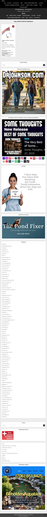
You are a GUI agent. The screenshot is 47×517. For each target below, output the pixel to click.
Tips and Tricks (4, 51)
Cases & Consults (5, 265)
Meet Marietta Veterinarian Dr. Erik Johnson (12, 5)
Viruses (3, 413)
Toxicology (4, 395)
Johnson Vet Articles (6, 316)
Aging (3, 244)
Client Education (5, 270)
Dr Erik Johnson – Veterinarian (23, 9)
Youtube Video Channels (23, 7)
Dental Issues (4, 274)
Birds (3, 255)
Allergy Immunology (6, 246)
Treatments (4, 401)
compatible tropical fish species (8, 52)
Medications (4, 325)
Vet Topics (4, 409)
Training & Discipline (6, 399)
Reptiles (3, 376)
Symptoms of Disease (6, 386)
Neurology (4, 329)
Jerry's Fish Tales (5, 314)
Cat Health (4, 268)
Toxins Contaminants (6, 397)
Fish (3, 50)
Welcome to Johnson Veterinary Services (30, 2)
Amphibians (4, 249)
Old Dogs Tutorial (5, 342)
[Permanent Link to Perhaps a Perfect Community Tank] (8, 32)
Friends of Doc (5, 297)
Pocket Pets (4, 361)
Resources (4, 378)
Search (21, 2)
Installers (4, 312)
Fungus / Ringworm (5, 299)
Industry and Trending (6, 310)
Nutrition (4, 337)
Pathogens (4, 354)
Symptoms (4, 384)
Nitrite (3, 333)
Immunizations (4, 308)
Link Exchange (4, 322)
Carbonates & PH (5, 259)
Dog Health (4, 284)
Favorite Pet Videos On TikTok (8, 289)
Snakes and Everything (6, 382)
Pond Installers (5, 365)
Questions (4, 369)
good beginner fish (5, 53)
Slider (3, 380)
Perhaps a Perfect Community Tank (8, 41)
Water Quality (4, 414)
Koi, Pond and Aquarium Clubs (7, 320)
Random (3, 373)
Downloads (4, 286)
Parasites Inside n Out (6, 352)
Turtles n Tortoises (5, 405)
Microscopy (4, 327)
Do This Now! (41, 2)
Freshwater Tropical (7, 50)
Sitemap (40, 5)
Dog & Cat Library (5, 282)
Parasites (4, 350)
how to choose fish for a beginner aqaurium (7, 55)
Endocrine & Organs (5, 287)
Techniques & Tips (5, 388)
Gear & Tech (4, 304)
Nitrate (3, 331)
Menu (4, 0)
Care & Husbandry (5, 263)
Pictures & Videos (5, 358)
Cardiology (4, 261)
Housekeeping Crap (5, 306)
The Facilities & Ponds (6, 390)
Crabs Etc (4, 272)
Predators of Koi (5, 367)
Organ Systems (5, 348)
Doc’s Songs (9, 2)
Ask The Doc (4, 251)
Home (5, 2)
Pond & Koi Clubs (5, 363)
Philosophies (4, 356)
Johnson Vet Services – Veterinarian (31, 5)
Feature (3, 291)
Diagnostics (4, 278)
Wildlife (3, 416)
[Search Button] (45, 1)
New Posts (22, 5)
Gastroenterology (5, 303)
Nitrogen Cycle (5, 335)
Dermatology (4, 276)
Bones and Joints (5, 257)
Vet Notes (4, 407)
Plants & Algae (5, 359)
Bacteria (3, 253)
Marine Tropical (5, 323)
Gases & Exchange (5, 301)
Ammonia (3, 248)
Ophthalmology (5, 346)
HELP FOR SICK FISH (16, 2)
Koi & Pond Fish (5, 318)
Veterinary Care (5, 411)
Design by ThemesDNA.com (23, 515)
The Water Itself (5, 392)
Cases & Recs (4, 267)
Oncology (3, 344)
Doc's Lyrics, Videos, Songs (7, 280)
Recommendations (5, 375)
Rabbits (3, 371)
